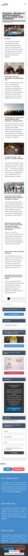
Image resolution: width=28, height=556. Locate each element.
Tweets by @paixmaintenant (10, 420)
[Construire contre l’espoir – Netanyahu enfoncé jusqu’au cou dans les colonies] (14, 188)
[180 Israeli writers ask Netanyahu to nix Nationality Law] (14, 68)
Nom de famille (7, 437)
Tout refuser (20, 549)
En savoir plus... (18, 491)
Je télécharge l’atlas (14, 373)
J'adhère (8, 469)
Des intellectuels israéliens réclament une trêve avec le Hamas (14, 276)
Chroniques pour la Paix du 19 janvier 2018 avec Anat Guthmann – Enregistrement (14, 119)
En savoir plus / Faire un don (14, 346)
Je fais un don (18, 469)
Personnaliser (14, 551)
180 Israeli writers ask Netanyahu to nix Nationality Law (14, 78)
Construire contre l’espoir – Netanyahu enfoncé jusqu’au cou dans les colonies (14, 197)
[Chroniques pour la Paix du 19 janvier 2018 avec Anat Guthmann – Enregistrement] (14, 109)
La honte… (8, 38)
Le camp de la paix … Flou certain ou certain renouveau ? (14, 158)
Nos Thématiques (14, 314)
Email (5, 442)
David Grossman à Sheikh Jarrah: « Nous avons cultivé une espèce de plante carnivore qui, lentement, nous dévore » (13, 226)
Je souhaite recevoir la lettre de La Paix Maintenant (13, 448)
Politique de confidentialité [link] (14, 554)
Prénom (6, 431)
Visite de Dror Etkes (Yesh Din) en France (14, 252)
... (17, 298)
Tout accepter (9, 549)
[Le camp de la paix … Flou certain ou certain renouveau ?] (14, 149)
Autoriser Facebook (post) (14, 409)
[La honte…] (14, 30)
